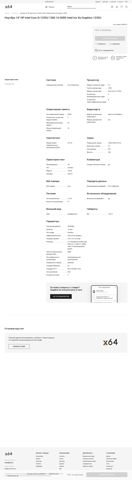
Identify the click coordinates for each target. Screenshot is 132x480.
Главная (7, 13)
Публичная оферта (111, 458)
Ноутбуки (15, 13)
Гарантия (97, 1)
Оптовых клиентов (33, 473)
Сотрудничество (87, 463)
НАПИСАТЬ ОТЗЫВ (19, 346)
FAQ (126, 1)
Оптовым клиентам (88, 458)
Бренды (108, 456)
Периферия (39, 466)
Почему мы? (109, 466)
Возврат (61, 466)
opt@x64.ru (42, 473)
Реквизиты (109, 468)
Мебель (38, 458)
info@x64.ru (9, 463)
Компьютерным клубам (89, 461)
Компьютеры (39, 456)
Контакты (113, 1)
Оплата (121, 1)
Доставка (105, 1)
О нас (107, 463)
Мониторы (39, 461)
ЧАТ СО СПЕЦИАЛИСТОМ (61, 296)
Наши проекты (110, 461)
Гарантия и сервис (88, 466)
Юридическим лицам (89, 456)
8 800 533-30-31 (49, 1)
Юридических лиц (13, 475)
